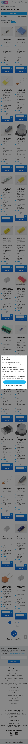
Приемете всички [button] (14, 382)
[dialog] (14, 372)
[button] (14, 386)
